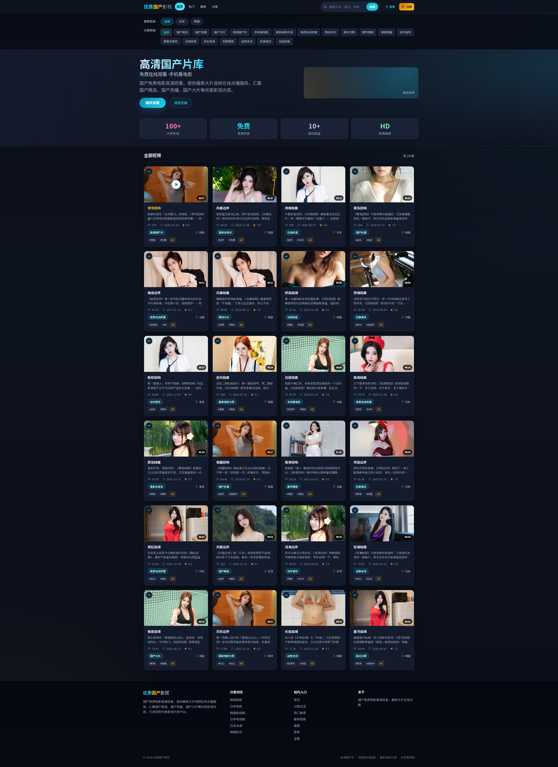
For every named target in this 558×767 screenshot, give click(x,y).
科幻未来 (209, 41)
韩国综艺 (236, 732)
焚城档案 (360, 292)
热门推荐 (300, 713)
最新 (203, 6)
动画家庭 (284, 41)
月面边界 (222, 547)
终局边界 (360, 462)
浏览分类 (180, 102)
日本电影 (236, 706)
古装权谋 (190, 41)
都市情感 (368, 32)
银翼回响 (222, 462)
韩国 (197, 21)
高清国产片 (240, 32)
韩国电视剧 (237, 713)
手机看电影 (261, 32)
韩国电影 (236, 700)
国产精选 (182, 32)
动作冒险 (405, 32)
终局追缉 (291, 292)
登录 (392, 7)
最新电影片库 (284, 32)
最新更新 (300, 719)
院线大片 (330, 32)
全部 (167, 21)
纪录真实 (265, 41)
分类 (215, 6)
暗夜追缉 (154, 631)
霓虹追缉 (154, 547)
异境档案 (291, 208)
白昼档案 (291, 377)
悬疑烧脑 (386, 32)
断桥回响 (154, 377)
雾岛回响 (360, 208)
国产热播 (201, 32)
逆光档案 (222, 377)
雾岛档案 (154, 462)
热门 (192, 6)
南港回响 (291, 462)
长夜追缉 (291, 631)
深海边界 (291, 547)
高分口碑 (349, 32)
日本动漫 (236, 725)
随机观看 (153, 102)
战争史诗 (247, 41)
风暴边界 (222, 208)
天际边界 (222, 631)
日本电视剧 (237, 719)
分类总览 (300, 706)
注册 (409, 7)
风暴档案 (222, 292)
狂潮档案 (360, 547)
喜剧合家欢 (170, 41)
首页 (180, 6)
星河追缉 (360, 631)
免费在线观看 (308, 32)
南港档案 (360, 377)
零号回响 (154, 208)
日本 (182, 21)
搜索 (372, 7)
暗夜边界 (154, 292)
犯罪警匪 (228, 41)
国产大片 (219, 32)
